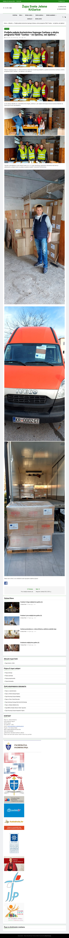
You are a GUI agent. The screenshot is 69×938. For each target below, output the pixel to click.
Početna (15, 15)
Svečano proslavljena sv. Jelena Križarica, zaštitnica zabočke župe (38, 629)
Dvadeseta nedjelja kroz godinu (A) (29, 642)
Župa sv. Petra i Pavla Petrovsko (12, 699)
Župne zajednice (50, 15)
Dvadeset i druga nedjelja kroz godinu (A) (61, 1)
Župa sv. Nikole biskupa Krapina (12, 693)
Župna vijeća (28, 15)
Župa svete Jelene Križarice (34, 8)
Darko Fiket (8, 37)
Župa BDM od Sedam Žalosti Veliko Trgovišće (15, 707)
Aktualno (7, 28)
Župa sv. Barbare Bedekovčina (12, 705)
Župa (20, 15)
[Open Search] (62, 17)
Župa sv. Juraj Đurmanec (10, 691)
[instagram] (5, 8)
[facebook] (3, 8)
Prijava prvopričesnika (10, 678)
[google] (9, 8)
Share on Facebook (5, 583)
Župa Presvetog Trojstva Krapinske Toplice (14, 710)
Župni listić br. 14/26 (9, 663)
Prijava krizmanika (9, 681)
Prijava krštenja (8, 672)
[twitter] (7, 8)
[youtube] (11, 8)
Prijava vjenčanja (9, 675)
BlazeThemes (48, 935)
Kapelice (29, 19)
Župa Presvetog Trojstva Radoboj (12, 696)
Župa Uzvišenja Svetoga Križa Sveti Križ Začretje (16, 702)
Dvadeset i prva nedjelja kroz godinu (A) (31, 615)
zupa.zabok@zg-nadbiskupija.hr (15, 726)
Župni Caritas (39, 15)
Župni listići (38, 19)
